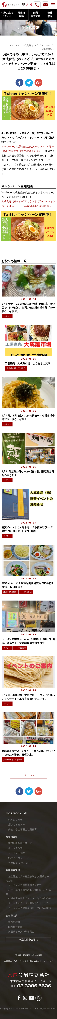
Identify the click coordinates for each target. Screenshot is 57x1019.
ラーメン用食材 (16, 852)
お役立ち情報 (36, 955)
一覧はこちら (28, 775)
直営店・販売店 (22, 955)
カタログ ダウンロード (20, 862)
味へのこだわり (16, 819)
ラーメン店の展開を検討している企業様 (29, 908)
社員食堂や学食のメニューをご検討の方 (29, 898)
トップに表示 (26, 592)
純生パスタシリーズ (19, 857)
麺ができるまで (16, 824)
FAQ (15, 961)
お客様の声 (12, 915)
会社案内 (8, 961)
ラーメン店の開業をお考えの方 (24, 884)
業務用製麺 (12, 836)
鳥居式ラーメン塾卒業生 (21, 931)
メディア (23, 961)
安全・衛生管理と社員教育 (22, 829)
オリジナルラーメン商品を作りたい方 (28, 903)
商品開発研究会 (10, 592)
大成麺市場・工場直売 (15, 368)
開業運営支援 (13, 870)
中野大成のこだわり (16, 813)
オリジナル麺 (15, 847)
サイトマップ (47, 961)
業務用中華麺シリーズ (20, 843)
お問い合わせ (34, 961)
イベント (7, 316)
